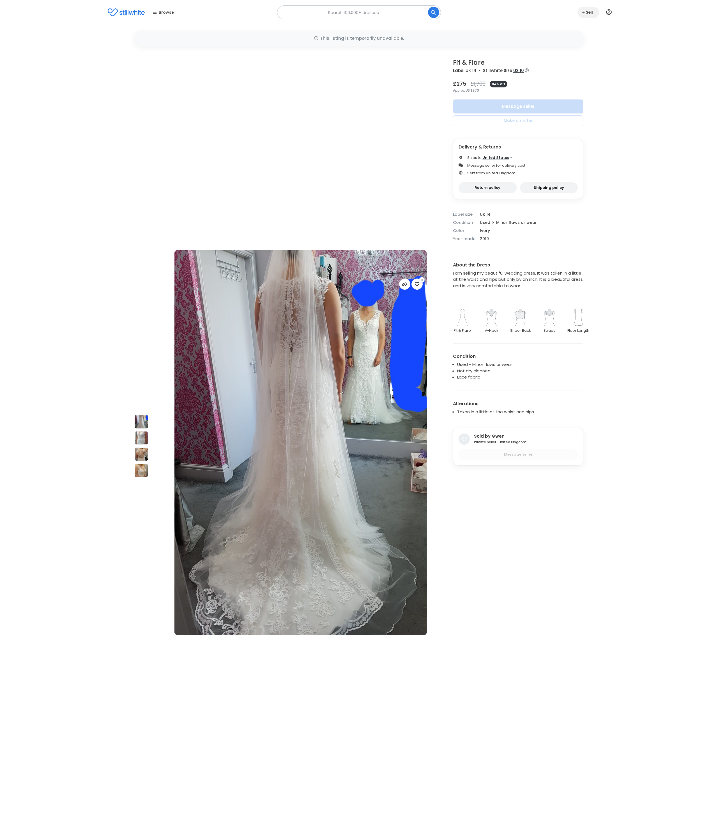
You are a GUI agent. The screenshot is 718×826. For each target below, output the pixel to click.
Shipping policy (549, 187)
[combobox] (359, 12)
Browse (166, 12)
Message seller (518, 106)
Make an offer (518, 120)
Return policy (487, 187)
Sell (589, 12)
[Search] (433, 12)
